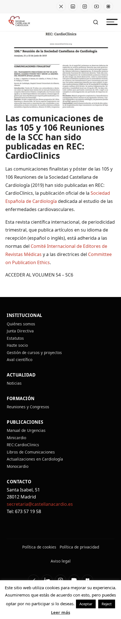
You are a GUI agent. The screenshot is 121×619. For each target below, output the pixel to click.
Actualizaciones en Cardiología (35, 459)
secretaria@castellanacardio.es (40, 504)
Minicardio (16, 437)
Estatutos (15, 338)
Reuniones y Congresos (28, 406)
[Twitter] (61, 6)
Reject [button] (107, 603)
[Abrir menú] (110, 22)
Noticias (14, 383)
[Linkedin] (73, 6)
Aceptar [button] (85, 603)
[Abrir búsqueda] (96, 22)
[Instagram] (84, 6)
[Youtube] (96, 6)
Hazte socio (17, 345)
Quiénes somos (21, 323)
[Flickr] (108, 6)
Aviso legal (61, 561)
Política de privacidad (79, 547)
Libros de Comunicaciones (31, 452)
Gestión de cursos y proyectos (34, 352)
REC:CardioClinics (23, 444)
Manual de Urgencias (26, 430)
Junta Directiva (20, 331)
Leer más (60, 612)
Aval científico (19, 359)
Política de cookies (39, 547)
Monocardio (17, 466)
